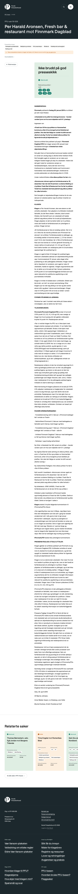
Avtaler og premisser (44, 755)
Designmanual (46, 817)
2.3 (40, 90)
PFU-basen (7, 14)
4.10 (45, 93)
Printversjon (12, 64)
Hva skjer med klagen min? (19, 879)
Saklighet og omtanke (25, 46)
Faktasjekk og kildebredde (11, 46)
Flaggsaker (47, 879)
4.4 (40, 93)
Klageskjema (11, 875)
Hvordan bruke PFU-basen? (55, 875)
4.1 (48, 90)
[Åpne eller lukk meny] (70, 7)
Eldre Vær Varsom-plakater (19, 851)
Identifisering (18, 752)
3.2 (44, 90)
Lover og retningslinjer (53, 855)
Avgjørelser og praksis (52, 859)
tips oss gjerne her (51, 52)
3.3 (52, 749)
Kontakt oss (45, 811)
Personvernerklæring (48, 814)
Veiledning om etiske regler (19, 847)
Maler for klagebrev (51, 847)
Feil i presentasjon (37, 46)
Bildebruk (46, 46)
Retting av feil (8, 49)
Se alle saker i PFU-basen (15, 776)
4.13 (49, 93)
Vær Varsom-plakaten (16, 843)
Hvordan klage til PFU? (16, 870)
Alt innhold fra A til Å (47, 820)
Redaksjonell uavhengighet (57, 46)
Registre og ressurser (52, 851)
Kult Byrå (50, 828)
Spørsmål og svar (14, 883)
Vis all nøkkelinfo (9, 56)
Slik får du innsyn (50, 843)
